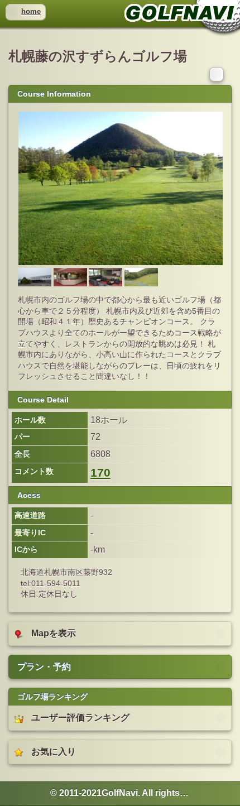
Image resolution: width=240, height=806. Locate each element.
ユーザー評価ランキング (80, 717)
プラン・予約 (44, 666)
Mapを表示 (53, 633)
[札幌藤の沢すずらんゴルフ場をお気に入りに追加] (218, 74)
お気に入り (53, 751)
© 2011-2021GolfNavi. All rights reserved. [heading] (120, 793)
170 (100, 472)
